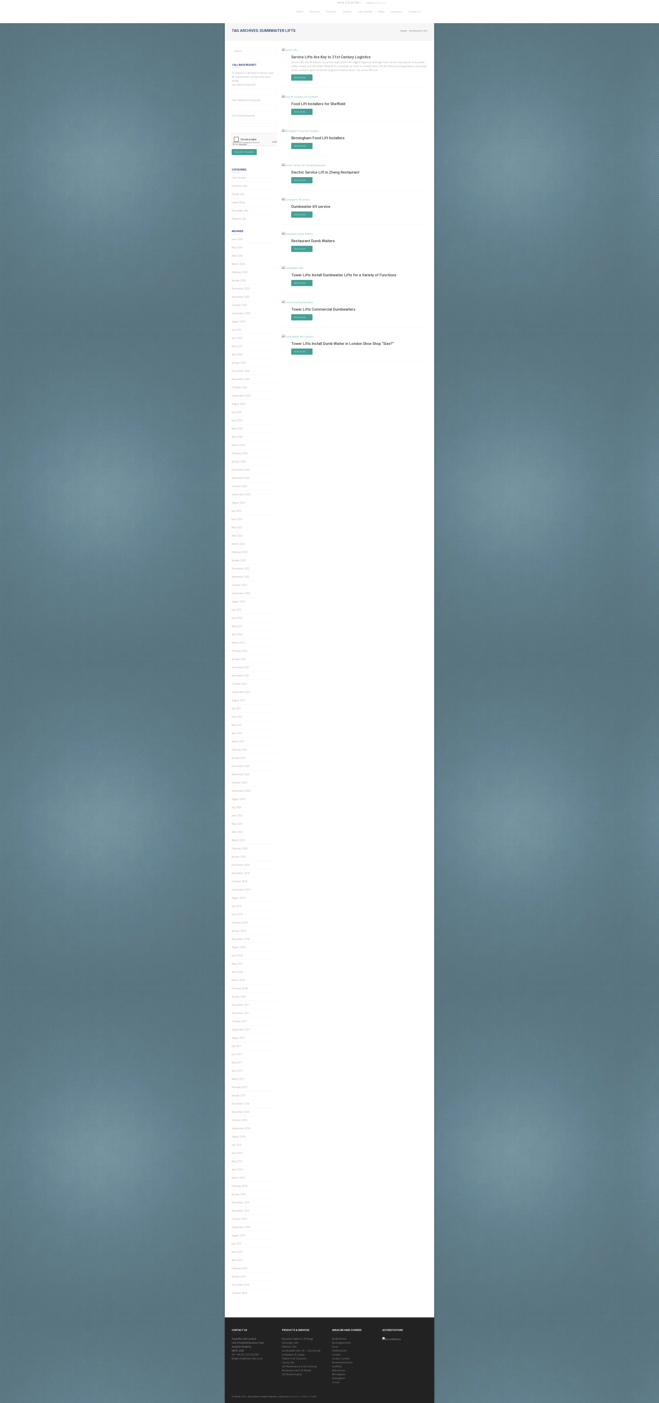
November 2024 (241, 379)
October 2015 (239, 1219)
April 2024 (237, 436)
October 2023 (239, 486)
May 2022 (237, 626)
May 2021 (237, 725)
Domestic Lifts (239, 185)
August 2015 (238, 1235)
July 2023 (236, 510)
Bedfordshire (339, 1338)
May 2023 (237, 527)
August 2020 (238, 799)
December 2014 (241, 1284)
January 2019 (239, 930)
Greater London (341, 1358)
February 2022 (239, 650)
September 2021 (241, 692)
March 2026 (238, 264)
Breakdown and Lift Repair (296, 1370)
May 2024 (237, 428)
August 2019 (238, 897)
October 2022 (239, 585)
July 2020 (236, 807)
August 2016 (238, 1136)
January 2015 (239, 1276)
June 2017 (237, 1054)
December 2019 (241, 864)
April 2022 (237, 634)
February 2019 (239, 922)
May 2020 (237, 823)
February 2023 (239, 552)
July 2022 (236, 609)
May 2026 (237, 247)
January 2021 (239, 757)
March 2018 (238, 980)
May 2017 (237, 1062)
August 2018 (238, 947)
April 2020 (237, 832)
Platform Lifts (239, 218)
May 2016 (237, 1161)
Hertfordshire (339, 1350)
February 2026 (239, 272)
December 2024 (241, 371)
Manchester (338, 1370)
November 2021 (241, 675)
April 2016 (237, 1169)
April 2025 (237, 354)
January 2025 (239, 362)
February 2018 (239, 988)
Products (330, 11)
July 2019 (236, 906)
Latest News (238, 202)
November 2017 (241, 1013)
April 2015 (237, 1260)
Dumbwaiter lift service (310, 206)
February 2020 (239, 848)
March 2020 (238, 840)
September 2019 (241, 889)
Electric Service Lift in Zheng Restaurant (325, 172)
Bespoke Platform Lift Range (297, 1338)
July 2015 (236, 1243)
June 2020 (237, 815)
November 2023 (241, 478)
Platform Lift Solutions (294, 1358)
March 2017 (238, 1079)
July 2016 (236, 1144)
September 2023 (241, 494)
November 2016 (241, 1111)
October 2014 (239, 1293)
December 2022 (241, 568)
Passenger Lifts (240, 210)
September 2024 (241, 395)
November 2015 (241, 1210)
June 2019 (237, 914)
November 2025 (241, 296)
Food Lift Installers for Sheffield (318, 104)
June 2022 (237, 618)
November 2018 (241, 939)
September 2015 (241, 1227)
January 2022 (239, 659)
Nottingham (338, 1378)
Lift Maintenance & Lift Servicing (299, 1366)
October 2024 (239, 387)
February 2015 (239, 1268)
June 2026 (237, 239)
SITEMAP (304, 1396)
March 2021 (238, 741)
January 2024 (239, 461)
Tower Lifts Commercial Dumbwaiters (323, 309)
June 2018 (237, 955)
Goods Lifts (238, 194)
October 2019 (239, 881)
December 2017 (241, 1004)
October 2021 (239, 683)
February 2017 (239, 1087)
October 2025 (239, 305)
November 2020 (241, 774)
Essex (335, 1346)
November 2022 (241, 576)
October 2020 (239, 782)
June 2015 (237, 1251)
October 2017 (239, 1021)
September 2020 (241, 790)
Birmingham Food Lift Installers (318, 138)
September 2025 (241, 313)
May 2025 (237, 346)
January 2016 (239, 1194)
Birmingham (338, 1374)
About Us (314, 11)
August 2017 (238, 1037)
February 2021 (239, 749)
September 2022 (241, 593)
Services (346, 11)
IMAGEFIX (293, 1396)
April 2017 (237, 1070)
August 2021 (238, 700)
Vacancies (396, 11)
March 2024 (238, 445)
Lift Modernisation (292, 1374)
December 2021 (241, 667)
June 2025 (237, 338)
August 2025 (238, 321)
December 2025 (241, 288)
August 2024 (238, 403)
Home (299, 11)
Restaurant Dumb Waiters (313, 241)
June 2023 (237, 519)
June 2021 (237, 716)
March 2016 (238, 1177)
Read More (300, 77)
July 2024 (236, 412)
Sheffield (337, 1366)
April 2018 (237, 972)
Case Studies (364, 11)
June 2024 (237, 420)
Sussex (336, 1382)
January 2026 (239, 280)
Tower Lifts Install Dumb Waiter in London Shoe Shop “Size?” (342, 343)
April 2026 (237, 255)
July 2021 (236, 708)
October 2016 (239, 1120)
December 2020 (241, 766)
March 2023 (238, 543)
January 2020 (239, 856)
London (336, 1354)
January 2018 (239, 996)
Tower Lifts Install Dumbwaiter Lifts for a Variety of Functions (343, 275)
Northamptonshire (342, 1362)
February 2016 (239, 1186)
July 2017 (236, 1046)
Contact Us (413, 11)
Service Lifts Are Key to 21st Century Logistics (331, 57)
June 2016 (237, 1153)
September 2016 (241, 1128)
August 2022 (238, 601)
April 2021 (237, 733)
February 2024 (239, 453)
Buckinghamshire (341, 1342)
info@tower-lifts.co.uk (375, 2)
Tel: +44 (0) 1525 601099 (245, 1354)
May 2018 (237, 963)
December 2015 (241, 1202)
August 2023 (238, 502)
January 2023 (239, 560)
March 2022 (238, 642)
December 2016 (241, 1103)
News (381, 11)
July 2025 (236, 329)
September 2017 (241, 1029)
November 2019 (241, 873)
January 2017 (239, 1095)
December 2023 (241, 469)
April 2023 (237, 535)
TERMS (314, 1396)
